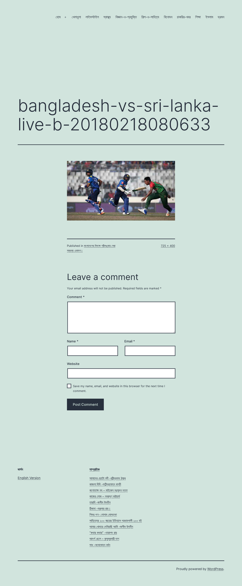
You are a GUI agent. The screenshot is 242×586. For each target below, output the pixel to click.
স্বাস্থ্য (107, 17)
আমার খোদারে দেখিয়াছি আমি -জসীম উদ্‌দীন (111, 527)
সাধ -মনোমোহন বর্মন (99, 545)
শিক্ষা (198, 17)
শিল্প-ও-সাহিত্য (150, 17)
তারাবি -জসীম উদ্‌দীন (100, 502)
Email (129, 341)
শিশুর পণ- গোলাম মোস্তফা (103, 514)
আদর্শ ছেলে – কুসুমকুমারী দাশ (104, 539)
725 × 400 (168, 245)
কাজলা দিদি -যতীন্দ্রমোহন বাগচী (105, 484)
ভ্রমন (221, 17)
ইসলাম (209, 17)
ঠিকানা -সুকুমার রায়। (100, 508)
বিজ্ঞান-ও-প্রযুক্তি (126, 17)
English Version (29, 478)
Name (72, 341)
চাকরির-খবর (184, 17)
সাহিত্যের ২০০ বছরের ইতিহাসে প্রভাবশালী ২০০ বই (115, 520)
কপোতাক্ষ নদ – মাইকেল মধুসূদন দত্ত (108, 490)
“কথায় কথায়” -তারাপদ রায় (103, 533)
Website (73, 364)
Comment (76, 297)
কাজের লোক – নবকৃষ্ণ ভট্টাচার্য (104, 496)
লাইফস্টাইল (92, 17)
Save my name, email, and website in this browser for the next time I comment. (119, 388)
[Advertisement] (121, 64)
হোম (58, 17)
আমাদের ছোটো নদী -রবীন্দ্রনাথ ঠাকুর (107, 478)
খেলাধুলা (76, 17)
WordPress (215, 569)
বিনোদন (168, 17)
